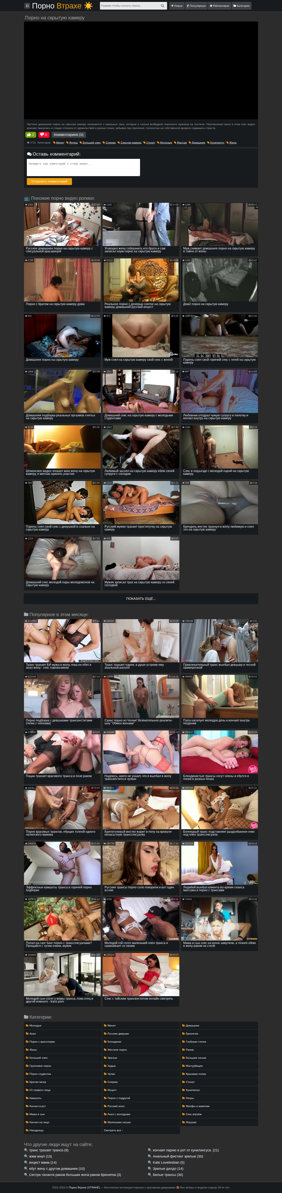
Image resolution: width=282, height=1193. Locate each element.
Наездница (36, 1130)
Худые (111, 1065)
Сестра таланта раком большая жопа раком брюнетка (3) (75, 1175)
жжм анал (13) (40, 1156)
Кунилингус (216, 142)
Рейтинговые (220, 5)
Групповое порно (40, 1065)
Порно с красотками (42, 1041)
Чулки (111, 1073)
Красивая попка (195, 1073)
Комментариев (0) (69, 135)
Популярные (197, 5)
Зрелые (112, 1057)
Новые (177, 5)
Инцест (112, 1090)
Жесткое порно (117, 1049)
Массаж (181, 142)
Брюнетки (191, 1033)
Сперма (110, 142)
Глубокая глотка (195, 1041)
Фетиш (73, 142)
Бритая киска (37, 1081)
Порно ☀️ (62, 6)
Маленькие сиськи (119, 1122)
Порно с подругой (118, 1098)
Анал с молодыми (118, 1114)
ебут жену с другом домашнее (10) (57, 1169)
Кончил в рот (37, 1106)
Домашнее (198, 142)
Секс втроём (193, 1114)
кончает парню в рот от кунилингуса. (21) (186, 1150)
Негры (189, 1098)
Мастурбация (194, 1065)
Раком (189, 1049)
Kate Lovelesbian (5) (169, 1162)
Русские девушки (118, 1033)
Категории (243, 5)
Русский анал (116, 1106)
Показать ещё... (141, 599)
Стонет (150, 142)
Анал (32, 1033)
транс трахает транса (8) (48, 1150)
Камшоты (35, 1098)
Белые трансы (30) (168, 1175)
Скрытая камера (130, 142)
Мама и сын (37, 1114)
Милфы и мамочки (197, 1106)
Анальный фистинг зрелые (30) (178, 1156)
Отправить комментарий (49, 181)
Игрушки (190, 1122)
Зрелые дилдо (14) (168, 1169)
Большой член (91, 142)
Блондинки (114, 1041)
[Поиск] (162, 6)
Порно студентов (40, 1073)
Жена (233, 142)
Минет (59, 142)
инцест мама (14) (43, 1162)
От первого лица (39, 1090)
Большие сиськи (195, 1057)
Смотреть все (113, 1130)
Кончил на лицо (39, 1122)
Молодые (165, 142)
